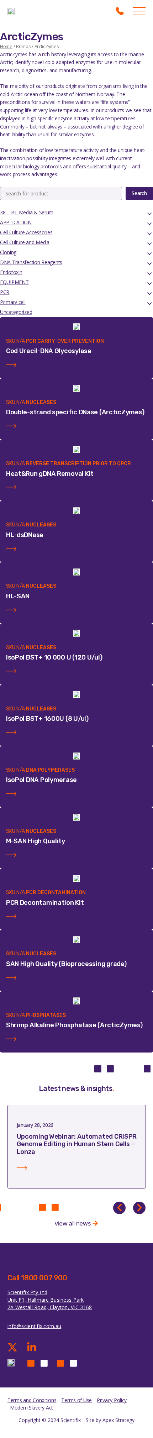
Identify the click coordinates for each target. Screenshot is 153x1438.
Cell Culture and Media (24, 242)
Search (139, 193)
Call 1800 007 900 (37, 1278)
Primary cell (13, 302)
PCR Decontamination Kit (45, 903)
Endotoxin (11, 272)
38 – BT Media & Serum (26, 212)
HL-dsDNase (24, 535)
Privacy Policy (112, 1400)
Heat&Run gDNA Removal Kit (50, 474)
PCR (4, 292)
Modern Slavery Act (31, 1407)
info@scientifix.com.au (34, 1326)
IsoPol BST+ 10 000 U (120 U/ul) (54, 657)
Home (6, 46)
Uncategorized (16, 312)
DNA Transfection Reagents (31, 262)
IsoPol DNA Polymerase (41, 780)
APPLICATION (16, 222)
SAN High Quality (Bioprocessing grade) (66, 964)
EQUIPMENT (14, 282)
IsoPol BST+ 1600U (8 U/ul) (47, 719)
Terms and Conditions (31, 1400)
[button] (119, 1208)
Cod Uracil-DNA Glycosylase (48, 351)
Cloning (8, 252)
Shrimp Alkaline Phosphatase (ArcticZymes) (74, 1025)
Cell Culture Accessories (26, 232)
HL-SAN (18, 596)
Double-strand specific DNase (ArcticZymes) (75, 412)
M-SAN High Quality (35, 841)
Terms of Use (76, 1400)
